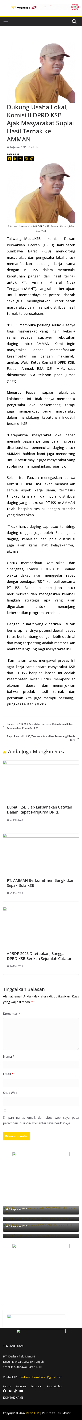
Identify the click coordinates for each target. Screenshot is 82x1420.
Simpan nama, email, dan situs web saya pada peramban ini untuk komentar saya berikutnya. (41, 1120)
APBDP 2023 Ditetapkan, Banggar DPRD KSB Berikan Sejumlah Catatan (39, 956)
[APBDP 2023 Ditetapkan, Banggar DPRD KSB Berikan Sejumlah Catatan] (41, 909)
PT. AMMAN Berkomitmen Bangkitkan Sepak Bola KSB (40, 883)
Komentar (11, 1014)
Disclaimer (37, 1386)
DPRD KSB (44, 226)
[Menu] (6, 21)
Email (8, 1074)
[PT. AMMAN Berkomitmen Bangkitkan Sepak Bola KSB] (41, 835)
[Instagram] (26, 158)
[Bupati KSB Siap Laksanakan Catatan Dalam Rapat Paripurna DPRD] (41, 762)
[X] (15, 158)
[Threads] (31, 158)
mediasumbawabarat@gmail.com (40, 1377)
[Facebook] (9, 158)
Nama (8, 1056)
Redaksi (7, 1386)
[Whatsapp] (20, 158)
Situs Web (10, 1093)
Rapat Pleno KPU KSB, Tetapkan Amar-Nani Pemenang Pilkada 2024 (41, 738)
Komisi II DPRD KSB (58, 362)
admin (34, 147)
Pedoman (21, 1386)
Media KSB (32, 1413)
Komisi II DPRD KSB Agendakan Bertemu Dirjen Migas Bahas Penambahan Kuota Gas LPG (40, 726)
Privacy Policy (54, 1386)
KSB (46, 251)
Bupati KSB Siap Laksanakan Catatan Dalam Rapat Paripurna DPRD (39, 809)
